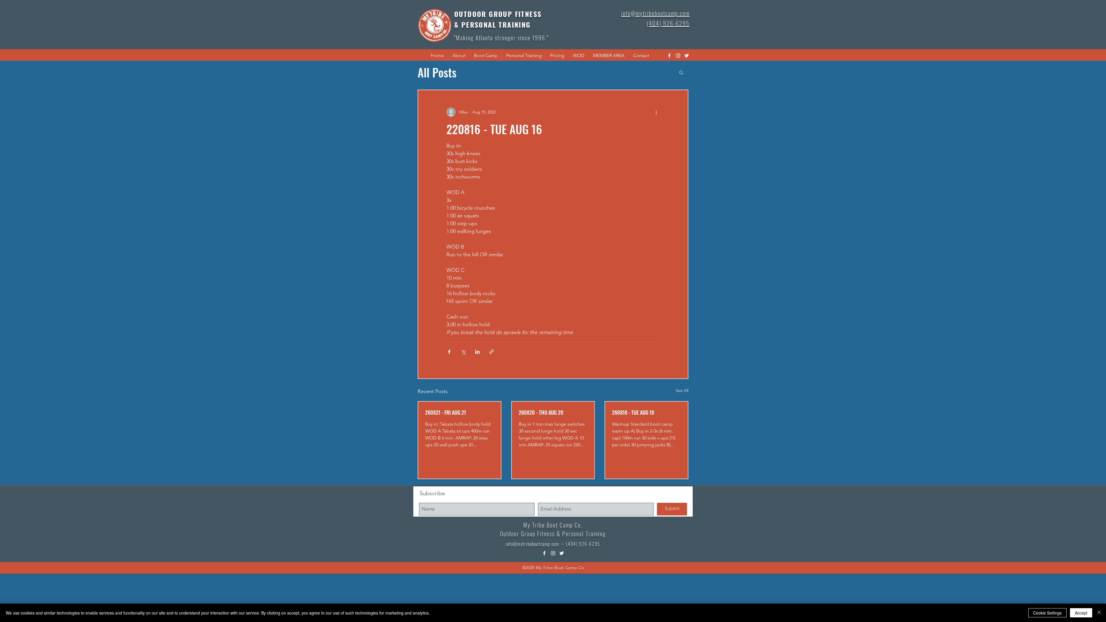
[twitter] (687, 55)
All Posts (437, 72)
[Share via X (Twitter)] (463, 351)
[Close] (1099, 612)
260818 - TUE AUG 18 (633, 412)
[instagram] (678, 55)
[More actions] (656, 112)
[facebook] (669, 55)
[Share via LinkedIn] (477, 351)
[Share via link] (491, 351)
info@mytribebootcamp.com (532, 544)
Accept (1081, 613)
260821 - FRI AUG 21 (445, 412)
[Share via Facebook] (449, 351)
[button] (459, 55)
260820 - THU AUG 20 (541, 412)
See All (682, 390)
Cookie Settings (1047, 613)
